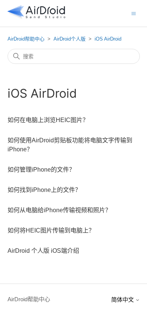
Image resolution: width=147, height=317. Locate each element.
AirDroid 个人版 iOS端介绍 (43, 251)
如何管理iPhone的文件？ (41, 169)
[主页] (37, 17)
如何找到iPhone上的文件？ (44, 190)
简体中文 (123, 299)
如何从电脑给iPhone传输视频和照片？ (59, 210)
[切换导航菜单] (133, 13)
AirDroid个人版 (70, 39)
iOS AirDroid (108, 39)
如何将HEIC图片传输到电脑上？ (51, 230)
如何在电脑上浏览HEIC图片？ (48, 120)
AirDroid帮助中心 (26, 39)
